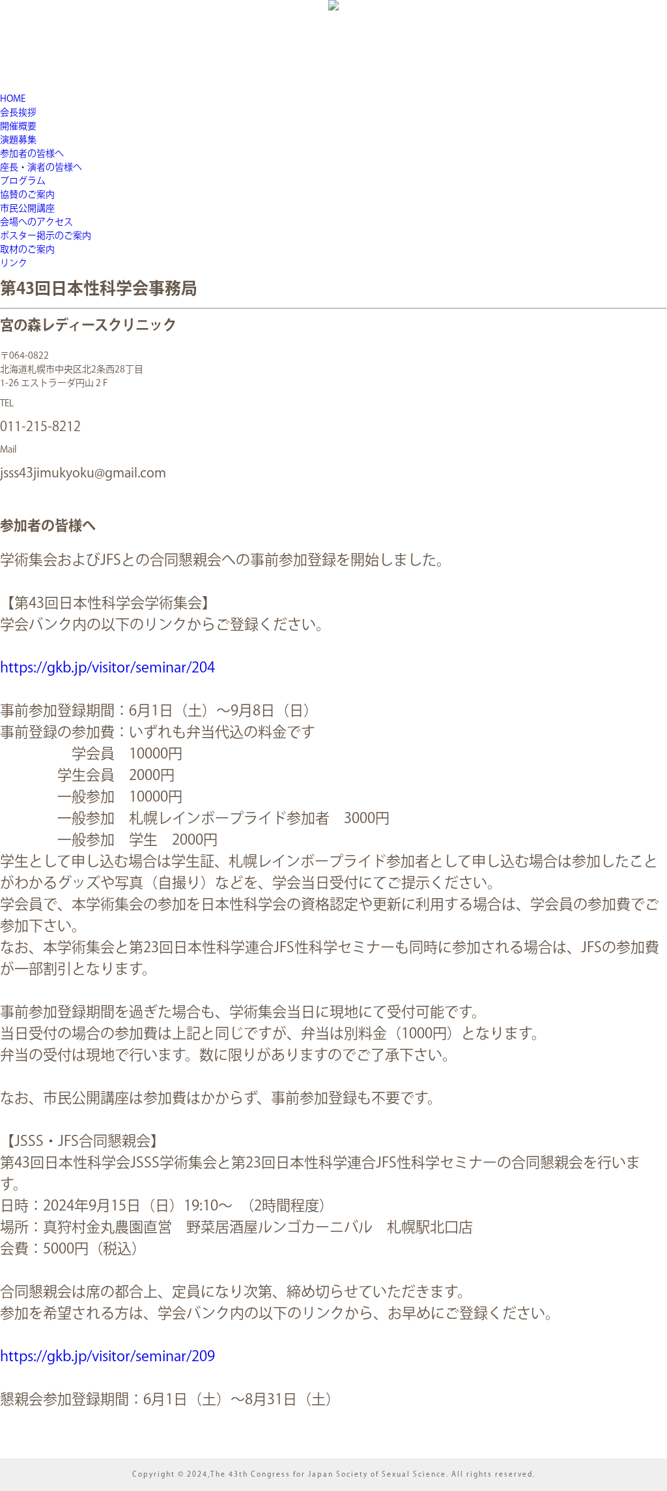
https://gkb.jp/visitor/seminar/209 (107, 1356)
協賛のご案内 (27, 195)
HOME (12, 99)
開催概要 (18, 126)
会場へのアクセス (36, 222)
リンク (13, 263)
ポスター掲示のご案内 (45, 236)
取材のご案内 (27, 249)
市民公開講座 (27, 208)
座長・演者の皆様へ (41, 167)
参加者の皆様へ (32, 153)
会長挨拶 (18, 112)
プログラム (23, 181)
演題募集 (18, 140)
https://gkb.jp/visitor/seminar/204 (107, 667)
